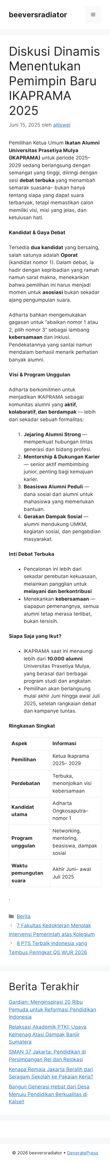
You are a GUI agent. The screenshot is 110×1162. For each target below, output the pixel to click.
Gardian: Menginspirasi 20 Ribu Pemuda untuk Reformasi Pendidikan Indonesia (52, 1009)
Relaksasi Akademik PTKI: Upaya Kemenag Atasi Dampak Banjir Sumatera (48, 1034)
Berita (24, 916)
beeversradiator (38, 14)
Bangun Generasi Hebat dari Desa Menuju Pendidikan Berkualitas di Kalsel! (49, 1094)
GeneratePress (82, 1153)
